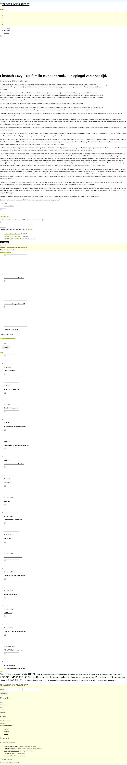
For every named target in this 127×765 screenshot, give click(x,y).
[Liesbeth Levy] (3, 214)
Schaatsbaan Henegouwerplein (14, 668)
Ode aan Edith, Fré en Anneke (7, 249)
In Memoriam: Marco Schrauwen (15, 426)
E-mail (2, 689)
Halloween (103, 674)
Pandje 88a (7, 22)
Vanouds (93, 680)
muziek (2, 680)
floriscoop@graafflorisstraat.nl (11, 746)
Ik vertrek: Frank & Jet (11, 389)
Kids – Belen (8, 538)
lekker (61, 677)
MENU (2, 9)
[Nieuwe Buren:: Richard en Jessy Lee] (11, 438)
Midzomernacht (121, 677)
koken (34, 677)
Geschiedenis (8, 17)
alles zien (29, 229)
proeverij (40, 680)
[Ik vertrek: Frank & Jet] (11, 382)
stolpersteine (77, 680)
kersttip (4, 677)
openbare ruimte (30, 680)
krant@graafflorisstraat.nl (6, 725)
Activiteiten (7, 24)
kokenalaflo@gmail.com (9, 748)
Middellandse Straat (106, 677)
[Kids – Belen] (11, 531)
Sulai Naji (7, 501)
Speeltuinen (68, 680)
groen (88, 674)
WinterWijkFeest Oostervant (13, 650)
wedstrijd (115, 680)
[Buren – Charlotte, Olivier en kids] (11, 624)
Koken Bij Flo (44, 677)
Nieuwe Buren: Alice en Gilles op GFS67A (10, 247)
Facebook (7, 28)
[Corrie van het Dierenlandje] (11, 512)
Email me (6, 33)
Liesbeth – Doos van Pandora (12, 234)
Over (5, 203)
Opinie (26, 81)
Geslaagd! (7, 482)
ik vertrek (110, 674)
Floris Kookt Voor (47, 674)
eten (19, 674)
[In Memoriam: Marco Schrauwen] (11, 419)
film (31, 674)
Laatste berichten (9, 206)
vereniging (107, 680)
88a (2, 674)
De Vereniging (8, 20)
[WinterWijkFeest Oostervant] (11, 643)
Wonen (6, 15)
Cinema (14, 674)
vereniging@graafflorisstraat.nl (11, 751)
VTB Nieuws (8, 613)
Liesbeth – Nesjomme (11, 329)
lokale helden (78, 677)
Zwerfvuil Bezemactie (11, 408)
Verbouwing (100, 680)
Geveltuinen (63, 674)
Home (5, 13)
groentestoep (95, 674)
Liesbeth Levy (7, 81)
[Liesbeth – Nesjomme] (15, 326)
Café (9, 674)
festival (25, 674)
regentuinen (54, 680)
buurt (6, 674)
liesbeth (68, 677)
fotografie (54, 674)
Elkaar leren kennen (10, 370)
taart (87, 680)
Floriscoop (38, 674)
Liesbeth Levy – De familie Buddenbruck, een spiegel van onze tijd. (53, 76)
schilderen (62, 680)
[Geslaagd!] (11, 475)
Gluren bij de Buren (73, 674)
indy (116, 674)
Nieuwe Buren (13, 680)
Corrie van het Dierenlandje (13, 519)
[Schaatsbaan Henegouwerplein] (11, 661)
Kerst (120, 674)
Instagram (7, 30)
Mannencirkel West (10, 594)
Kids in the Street (20, 677)
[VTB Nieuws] (11, 605)
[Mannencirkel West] (11, 587)
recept (46, 680)
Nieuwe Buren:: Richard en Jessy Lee (16, 445)
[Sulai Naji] (11, 494)
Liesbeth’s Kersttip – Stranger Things (14, 238)
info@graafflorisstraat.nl (9, 753)
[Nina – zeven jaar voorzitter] (11, 549)
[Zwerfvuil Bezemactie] (11, 401)
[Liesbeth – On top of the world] (15, 300)
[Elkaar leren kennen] (11, 363)
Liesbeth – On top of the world (12, 236)
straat (84, 680)
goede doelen (82, 674)
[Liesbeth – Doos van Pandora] (15, 274)
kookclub (55, 677)
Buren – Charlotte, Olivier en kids (15, 631)
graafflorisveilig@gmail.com (10, 755)
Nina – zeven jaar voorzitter (13, 557)
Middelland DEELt (88, 677)
